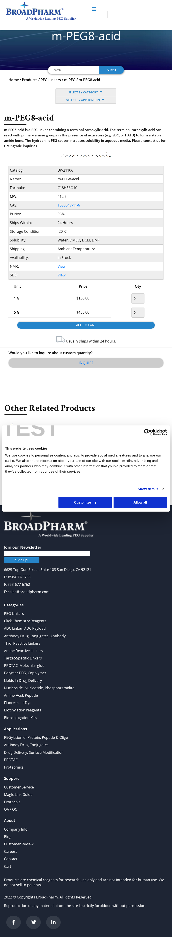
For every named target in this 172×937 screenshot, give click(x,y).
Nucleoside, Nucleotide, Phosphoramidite (39, 687)
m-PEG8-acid (89, 79)
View (61, 266)
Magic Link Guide (18, 794)
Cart (7, 866)
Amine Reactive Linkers (23, 650)
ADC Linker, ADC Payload (25, 628)
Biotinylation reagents (22, 710)
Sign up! (21, 560)
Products (29, 79)
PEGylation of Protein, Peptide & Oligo (36, 737)
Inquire (86, 362)
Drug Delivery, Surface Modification (34, 752)
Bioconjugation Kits (20, 717)
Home (14, 79)
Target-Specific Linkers (23, 658)
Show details (148, 489)
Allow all (140, 502)
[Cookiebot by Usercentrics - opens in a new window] (147, 432)
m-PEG (69, 79)
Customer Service (19, 787)
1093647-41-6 (69, 205)
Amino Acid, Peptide (21, 695)
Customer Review (18, 844)
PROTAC (11, 759)
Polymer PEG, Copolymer (25, 672)
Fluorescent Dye (17, 702)
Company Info (16, 829)
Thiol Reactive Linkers (22, 643)
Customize (82, 502)
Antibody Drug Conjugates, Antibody (35, 635)
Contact (10, 858)
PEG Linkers (51, 79)
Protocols (12, 801)
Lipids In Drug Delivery (23, 680)
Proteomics (14, 767)
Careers (10, 851)
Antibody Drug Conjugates (26, 744)
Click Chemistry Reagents (25, 620)
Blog (7, 836)
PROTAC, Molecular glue (24, 665)
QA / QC (10, 809)
